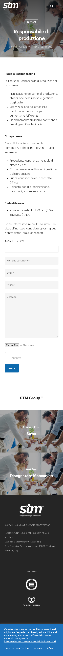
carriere (31, 22)
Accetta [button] (38, 648)
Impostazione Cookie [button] (17, 648)
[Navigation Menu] (58, 6)
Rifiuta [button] (50, 648)
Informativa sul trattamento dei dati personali (30, 641)
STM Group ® (21, 46)
